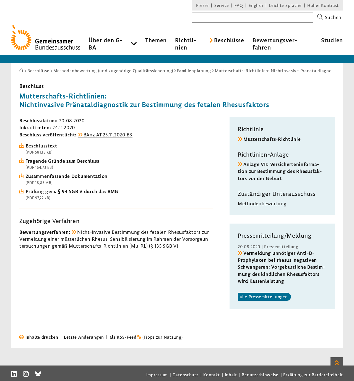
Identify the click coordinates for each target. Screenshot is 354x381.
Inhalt (231, 374)
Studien (332, 40)
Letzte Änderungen (84, 337)
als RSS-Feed (123, 337)
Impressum (157, 374)
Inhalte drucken (41, 337)
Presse (202, 5)
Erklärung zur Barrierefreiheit (313, 374)
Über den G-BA (105, 44)
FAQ (239, 5)
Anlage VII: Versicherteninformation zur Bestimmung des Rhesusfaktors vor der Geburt (280, 171)
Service (221, 5)
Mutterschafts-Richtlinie (272, 139)
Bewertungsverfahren (275, 44)
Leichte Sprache (285, 5)
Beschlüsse (229, 40)
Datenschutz (186, 374)
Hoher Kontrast (323, 5)
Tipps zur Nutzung (162, 337)
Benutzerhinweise (260, 374)
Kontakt (211, 374)
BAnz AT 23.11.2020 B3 (108, 135)
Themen (156, 40)
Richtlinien (185, 44)
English (256, 5)
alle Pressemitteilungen (264, 296)
